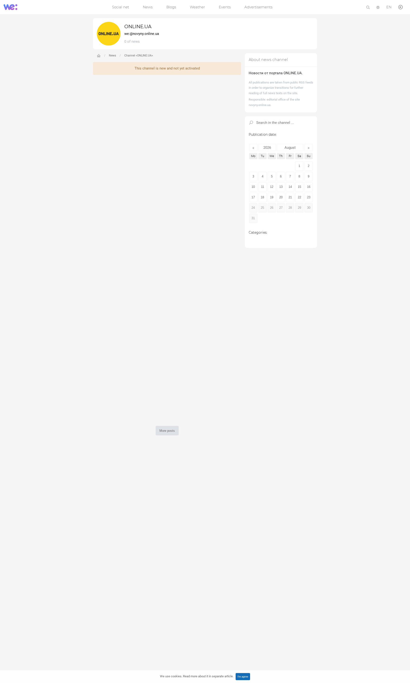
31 (253, 218)
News (148, 7)
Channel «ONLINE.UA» (138, 55)
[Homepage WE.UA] (99, 56)
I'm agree (243, 676)
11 (262, 187)
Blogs (171, 7)
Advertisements (258, 7)
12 (271, 187)
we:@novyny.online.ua (141, 34)
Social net (120, 7)
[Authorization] (400, 6)
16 (308, 187)
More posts (167, 430)
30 (308, 207)
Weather (197, 7)
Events (225, 7)
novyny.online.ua (259, 105)
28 (290, 207)
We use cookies (196, 676)
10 (253, 187)
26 (271, 207)
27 (281, 207)
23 (308, 197)
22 (299, 197)
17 (253, 197)
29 (299, 207)
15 (299, 187)
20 (281, 197)
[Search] (368, 7)
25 (262, 207)
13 (281, 187)
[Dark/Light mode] (378, 7)
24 (253, 207)
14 (290, 187)
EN (388, 7)
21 (290, 197)
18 (262, 197)
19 (271, 197)
